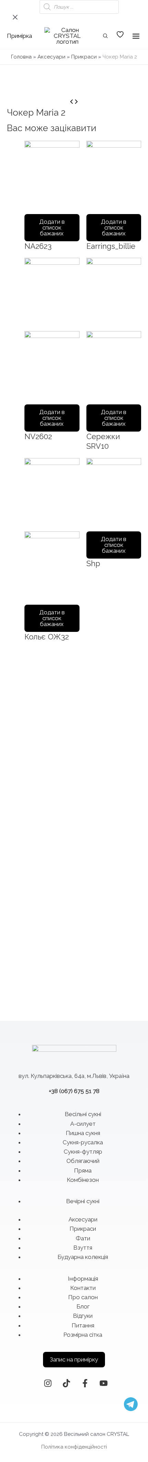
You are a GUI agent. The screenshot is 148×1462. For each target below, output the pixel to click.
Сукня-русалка (83, 1142)
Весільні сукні (83, 1114)
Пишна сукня (83, 1133)
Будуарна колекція (82, 1256)
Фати (83, 1238)
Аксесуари (51, 57)
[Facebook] (85, 1383)
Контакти (83, 1287)
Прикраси (84, 57)
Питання (83, 1325)
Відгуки (83, 1315)
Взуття (82, 1247)
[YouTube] (103, 1383)
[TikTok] (66, 1383)
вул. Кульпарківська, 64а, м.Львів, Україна (74, 1075)
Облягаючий (82, 1160)
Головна (21, 57)
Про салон (83, 1297)
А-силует (83, 1123)
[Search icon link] (106, 36)
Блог (82, 1306)
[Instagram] (48, 1383)
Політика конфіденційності (74, 1447)
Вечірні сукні (82, 1201)
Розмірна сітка (82, 1334)
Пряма (83, 1170)
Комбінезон (83, 1179)
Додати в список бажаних (52, 227)
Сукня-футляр (83, 1151)
